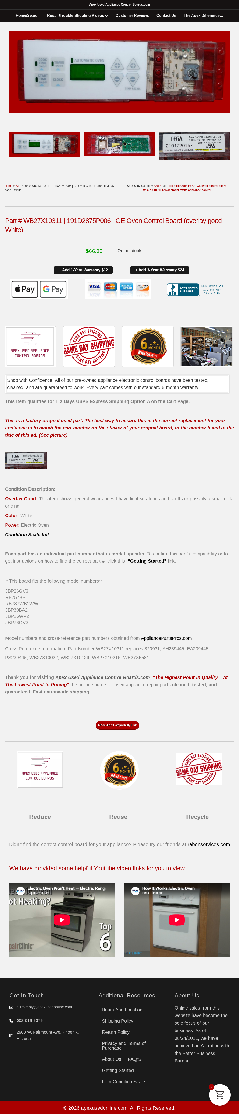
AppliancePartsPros (161, 638)
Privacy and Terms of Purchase (124, 1046)
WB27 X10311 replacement (161, 190)
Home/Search (28, 15)
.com (187, 638)
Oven (17, 186)
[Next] (224, 346)
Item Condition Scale (123, 1081)
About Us (111, 1059)
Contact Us (166, 15)
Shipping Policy (117, 1020)
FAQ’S (134, 1059)
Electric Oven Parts (182, 186)
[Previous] (15, 346)
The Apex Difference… (203, 15)
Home (8, 186)
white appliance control (195, 190)
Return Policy (116, 1032)
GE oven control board (211, 186)
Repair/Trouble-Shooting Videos (75, 15)
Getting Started (118, 1070)
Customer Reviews (132, 15)
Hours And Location (122, 1009)
